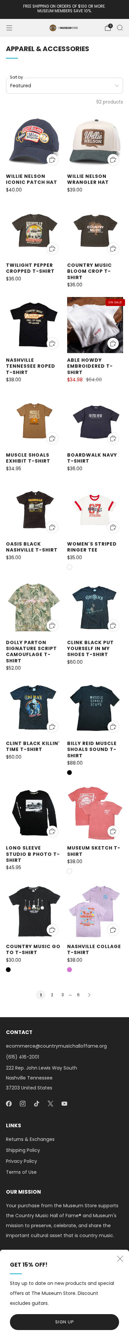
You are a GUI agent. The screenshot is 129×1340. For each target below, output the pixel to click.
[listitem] (65, 9)
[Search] (119, 27)
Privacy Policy (21, 1161)
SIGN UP (64, 1322)
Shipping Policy (23, 1150)
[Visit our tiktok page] (36, 1104)
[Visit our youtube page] (64, 1104)
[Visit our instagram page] (22, 1104)
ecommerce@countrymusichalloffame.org (56, 1046)
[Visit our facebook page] (9, 1104)
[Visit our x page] (50, 1104)
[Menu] (9, 28)
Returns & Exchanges (30, 1139)
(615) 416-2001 (22, 1057)
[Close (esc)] (120, 1259)
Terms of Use (21, 1172)
